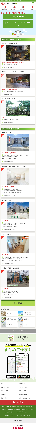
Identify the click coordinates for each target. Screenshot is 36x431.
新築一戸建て (4, 390)
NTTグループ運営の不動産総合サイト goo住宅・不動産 (11, 0)
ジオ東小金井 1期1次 (9, 98)
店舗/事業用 (4, 398)
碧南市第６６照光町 (8, 132)
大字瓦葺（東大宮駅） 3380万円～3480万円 (15, 166)
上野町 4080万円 (7, 234)
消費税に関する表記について (24, 412)
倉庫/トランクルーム (24, 398)
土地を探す (4, 394)
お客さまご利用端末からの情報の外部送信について (22, 406)
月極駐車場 (22, 383)
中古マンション (23, 387)
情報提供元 (17, 409)
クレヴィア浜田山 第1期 (9, 43)
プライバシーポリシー (9, 415)
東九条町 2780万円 (7, 200)
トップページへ (18, 16)
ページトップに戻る (18, 331)
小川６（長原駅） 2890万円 (10, 268)
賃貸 (2, 383)
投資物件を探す (23, 394)
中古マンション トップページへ (18, 23)
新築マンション (5, 387)
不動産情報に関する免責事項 (27, 409)
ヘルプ (16, 415)
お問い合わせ (22, 415)
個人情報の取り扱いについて (11, 412)
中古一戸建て (22, 390)
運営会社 (28, 415)
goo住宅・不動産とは (6, 406)
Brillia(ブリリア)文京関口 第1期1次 (13, 71)
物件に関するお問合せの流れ (8, 409)
